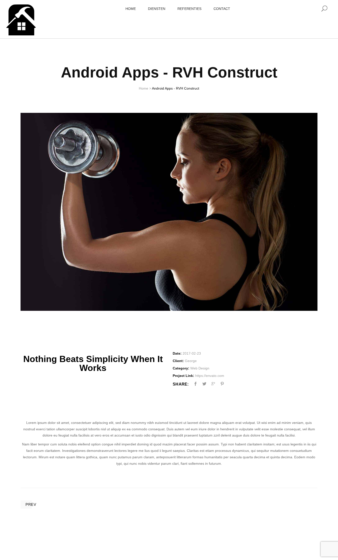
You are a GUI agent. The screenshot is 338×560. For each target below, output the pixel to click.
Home (130, 9)
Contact (222, 9)
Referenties (189, 9)
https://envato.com (209, 376)
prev (30, 504)
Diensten (156, 9)
